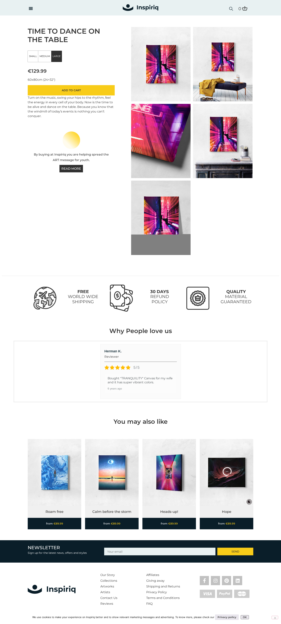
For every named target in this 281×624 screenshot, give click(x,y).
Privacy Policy (156, 592)
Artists (105, 592)
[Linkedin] (237, 580)
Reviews (106, 603)
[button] (31, 9)
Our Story (107, 575)
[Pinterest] (226, 580)
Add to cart (71, 90)
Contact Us (108, 598)
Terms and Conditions (163, 598)
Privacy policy (227, 617)
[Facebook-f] (204, 580)
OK (245, 617)
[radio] (33, 56)
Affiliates (152, 575)
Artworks (107, 586)
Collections (108, 580)
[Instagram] (215, 580)
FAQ (149, 603)
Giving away (155, 580)
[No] (275, 617)
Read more (71, 168)
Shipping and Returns (163, 586)
